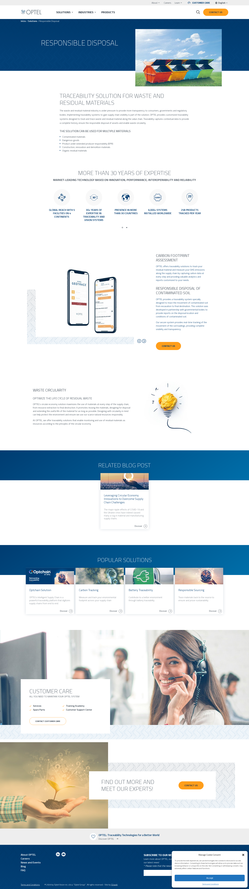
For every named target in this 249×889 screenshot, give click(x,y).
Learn (177, 2)
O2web (114, 884)
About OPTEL (28, 855)
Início (23, 21)
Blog (23, 866)
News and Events (31, 862)
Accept (209, 878)
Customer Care (201, 2)
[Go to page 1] (122, 228)
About (154, 2)
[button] (243, 854)
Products (108, 12)
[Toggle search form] (198, 12)
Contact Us (168, 346)
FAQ (23, 870)
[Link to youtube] (63, 854)
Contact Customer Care (47, 721)
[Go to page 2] (126, 227)
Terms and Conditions (210, 884)
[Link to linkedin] (58, 854)
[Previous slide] (139, 341)
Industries (85, 12)
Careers (167, 2)
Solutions (63, 12)
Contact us (215, 12)
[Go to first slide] (144, 341)
